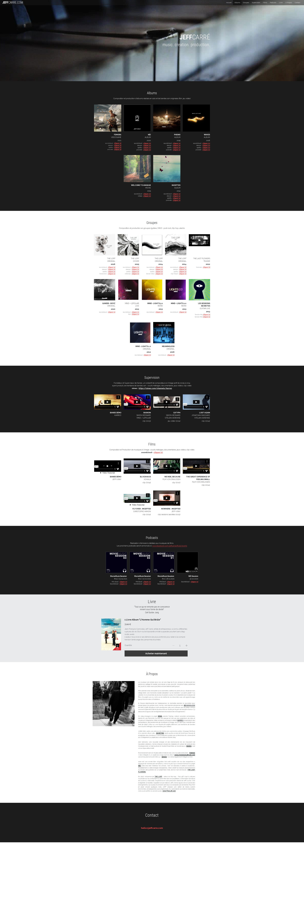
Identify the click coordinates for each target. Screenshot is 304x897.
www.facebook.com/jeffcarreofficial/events (169, 546)
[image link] (116, 562)
